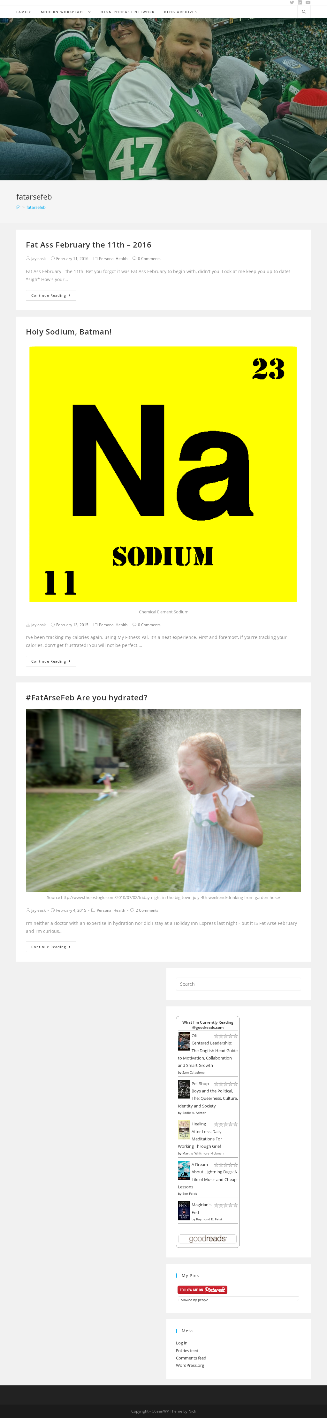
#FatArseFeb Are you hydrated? (86, 697)
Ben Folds (189, 1193)
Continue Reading (48, 295)
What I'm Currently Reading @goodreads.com (207, 1025)
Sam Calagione (193, 1072)
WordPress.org (190, 1365)
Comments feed (191, 1358)
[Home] (18, 207)
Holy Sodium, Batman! (69, 331)
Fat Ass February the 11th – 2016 (88, 244)
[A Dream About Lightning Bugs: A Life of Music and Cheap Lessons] (184, 1170)
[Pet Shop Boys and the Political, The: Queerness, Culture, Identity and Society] (184, 1088)
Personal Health (113, 258)
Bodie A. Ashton (194, 1112)
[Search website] (304, 12)
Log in (181, 1343)
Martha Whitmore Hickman (203, 1153)
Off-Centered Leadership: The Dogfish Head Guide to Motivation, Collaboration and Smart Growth (208, 1050)
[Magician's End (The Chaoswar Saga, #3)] (184, 1210)
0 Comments (149, 258)
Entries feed (187, 1350)
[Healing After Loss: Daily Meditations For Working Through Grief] (184, 1129)
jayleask (38, 258)
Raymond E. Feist (209, 1219)
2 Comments (147, 910)
